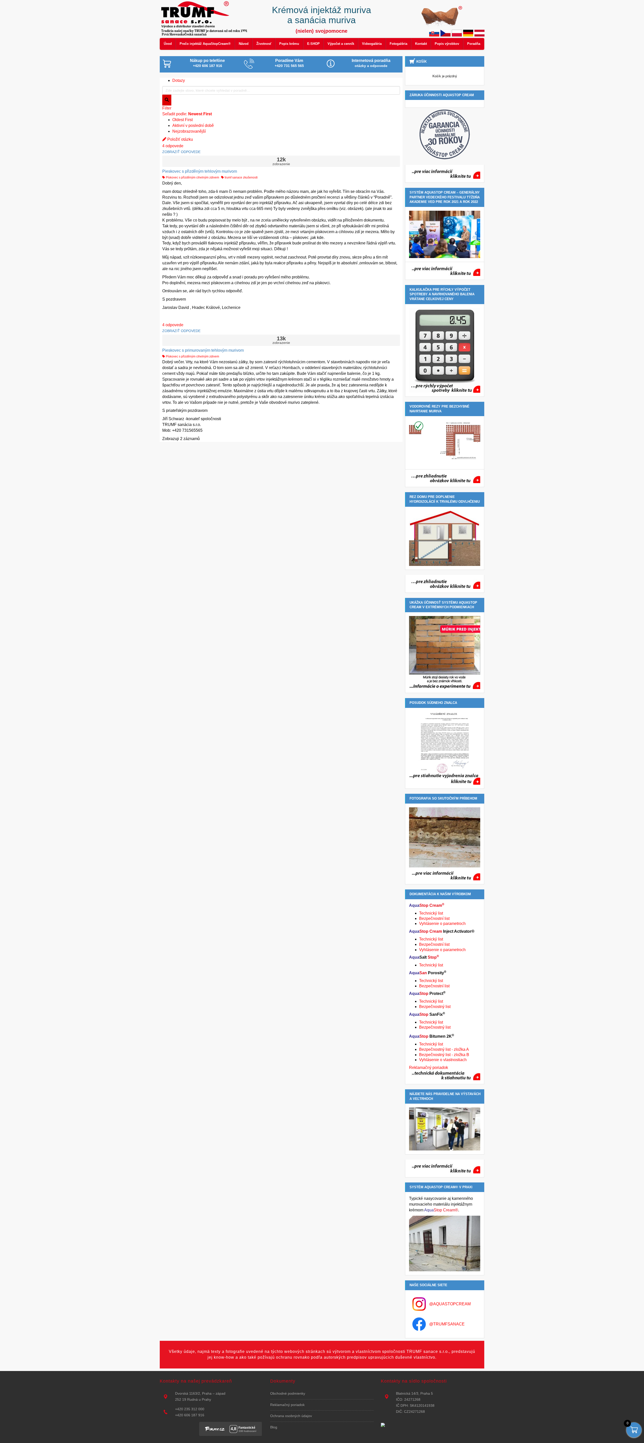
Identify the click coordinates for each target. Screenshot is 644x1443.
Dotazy (178, 80)
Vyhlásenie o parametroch (442, 923)
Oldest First (182, 120)
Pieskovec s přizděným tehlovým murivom (199, 171)
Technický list (431, 913)
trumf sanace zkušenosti (241, 177)
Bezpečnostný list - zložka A (444, 1049)
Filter (166, 108)
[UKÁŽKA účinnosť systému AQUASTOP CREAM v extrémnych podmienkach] (444, 652)
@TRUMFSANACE (447, 1324)
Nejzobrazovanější (189, 131)
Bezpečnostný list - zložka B (444, 1055)
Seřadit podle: (187, 114)
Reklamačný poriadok (428, 1067)
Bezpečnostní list (434, 918)
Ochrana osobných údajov (291, 1416)
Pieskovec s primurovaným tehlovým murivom (203, 350)
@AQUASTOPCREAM (450, 1304)
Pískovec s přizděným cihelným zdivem (192, 177)
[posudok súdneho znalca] (444, 748)
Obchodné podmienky (287, 1393)
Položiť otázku (179, 139)
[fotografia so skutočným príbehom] (444, 843)
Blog (273, 1427)
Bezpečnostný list (435, 1006)
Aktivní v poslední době (193, 125)
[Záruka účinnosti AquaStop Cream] (444, 134)
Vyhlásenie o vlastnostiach (443, 1060)
